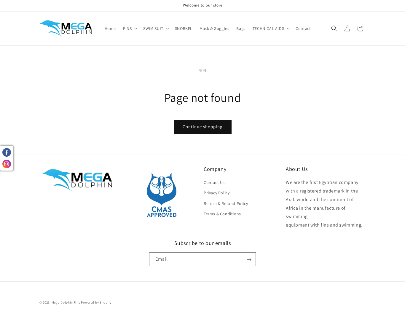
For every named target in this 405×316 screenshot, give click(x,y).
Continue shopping (203, 126)
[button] (129, 28)
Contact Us (214, 182)
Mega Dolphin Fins (66, 302)
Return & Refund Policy (226, 203)
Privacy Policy (216, 193)
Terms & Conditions (222, 213)
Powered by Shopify (96, 302)
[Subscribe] (249, 260)
